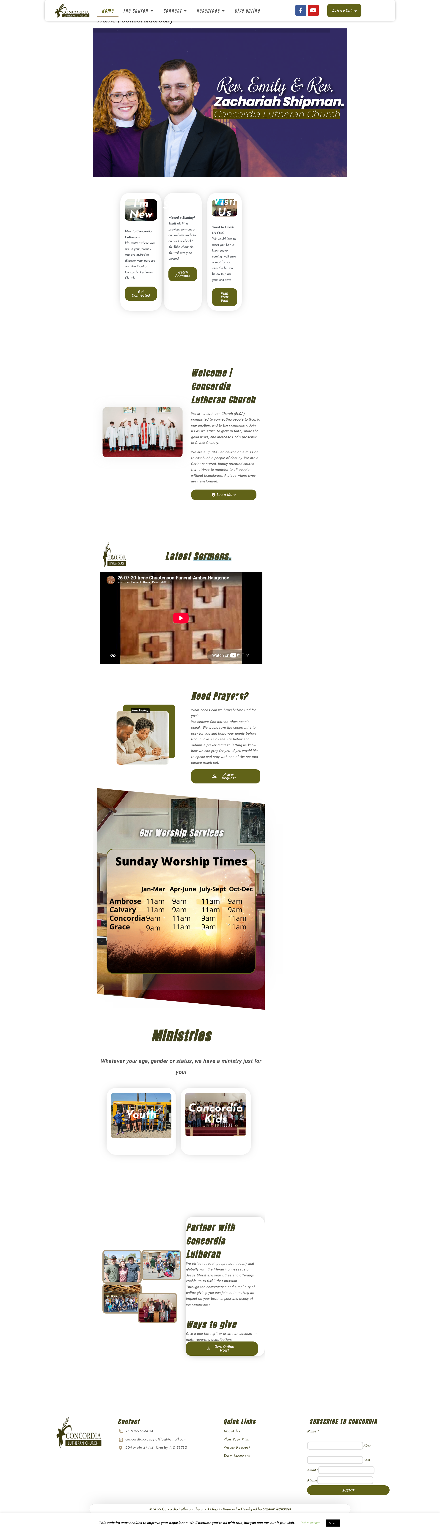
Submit (348, 1490)
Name (313, 1431)
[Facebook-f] (300, 10)
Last (366, 1460)
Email (312, 1470)
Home (108, 10)
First (367, 1446)
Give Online (247, 10)
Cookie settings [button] (310, 1523)
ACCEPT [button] (332, 1523)
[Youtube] (313, 10)
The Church (135, 10)
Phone (312, 1480)
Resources (208, 10)
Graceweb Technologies (277, 1509)
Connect (172, 10)
